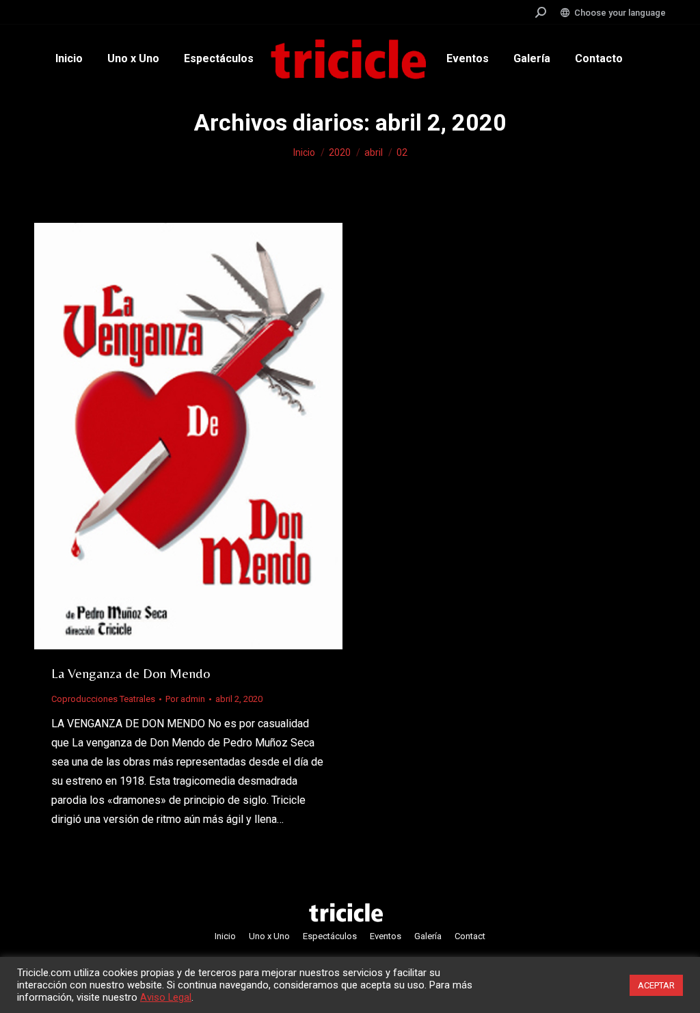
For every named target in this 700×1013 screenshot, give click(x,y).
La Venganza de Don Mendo (130, 673)
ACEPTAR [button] (656, 985)
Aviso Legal (165, 997)
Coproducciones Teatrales (103, 699)
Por (185, 699)
